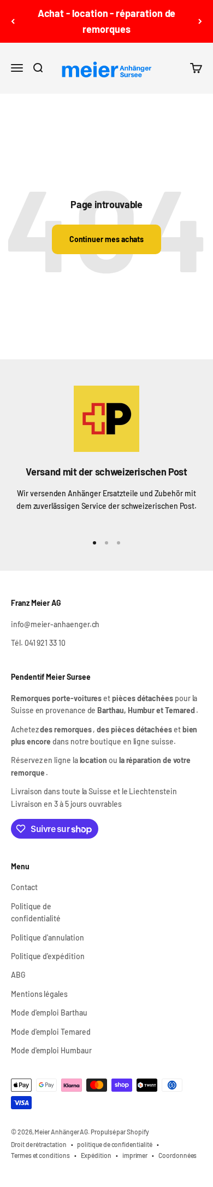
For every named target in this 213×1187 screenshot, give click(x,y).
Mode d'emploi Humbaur (51, 1050)
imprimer (134, 1155)
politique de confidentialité (114, 1144)
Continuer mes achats (106, 239)
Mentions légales (39, 994)
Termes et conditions (40, 1155)
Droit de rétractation (39, 1144)
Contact (24, 887)
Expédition (96, 1155)
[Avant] (200, 21)
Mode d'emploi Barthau (49, 1012)
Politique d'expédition (47, 956)
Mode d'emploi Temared (51, 1031)
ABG (18, 974)
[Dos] (13, 21)
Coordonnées (177, 1155)
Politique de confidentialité (36, 912)
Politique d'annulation (47, 937)
